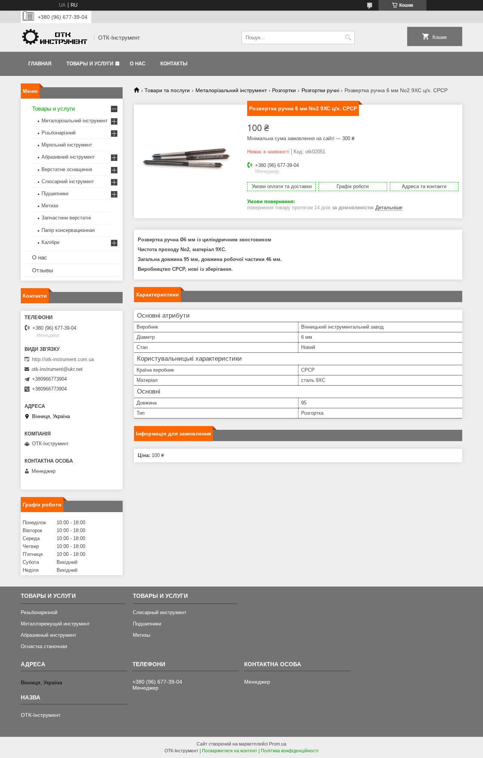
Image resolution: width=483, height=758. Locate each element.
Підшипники (55, 193)
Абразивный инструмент (48, 635)
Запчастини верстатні (66, 218)
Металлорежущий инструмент (55, 624)
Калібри (50, 242)
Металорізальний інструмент (231, 90)
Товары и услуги (89, 63)
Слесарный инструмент (159, 612)
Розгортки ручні (320, 90)
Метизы (141, 635)
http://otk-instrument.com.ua (63, 359)
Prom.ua (277, 744)
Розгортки (284, 90)
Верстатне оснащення (67, 169)
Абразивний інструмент (68, 157)
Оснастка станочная (44, 646)
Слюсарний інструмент (68, 181)
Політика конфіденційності (289, 750)
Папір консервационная (68, 230)
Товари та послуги (167, 90)
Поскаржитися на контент (229, 750)
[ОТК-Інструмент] (55, 38)
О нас (137, 63)
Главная (39, 63)
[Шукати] (348, 37)
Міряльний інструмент (67, 145)
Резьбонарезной (39, 612)
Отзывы (42, 270)
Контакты (174, 63)
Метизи (50, 205)
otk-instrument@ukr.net (57, 369)
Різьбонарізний (58, 133)
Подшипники (147, 624)
